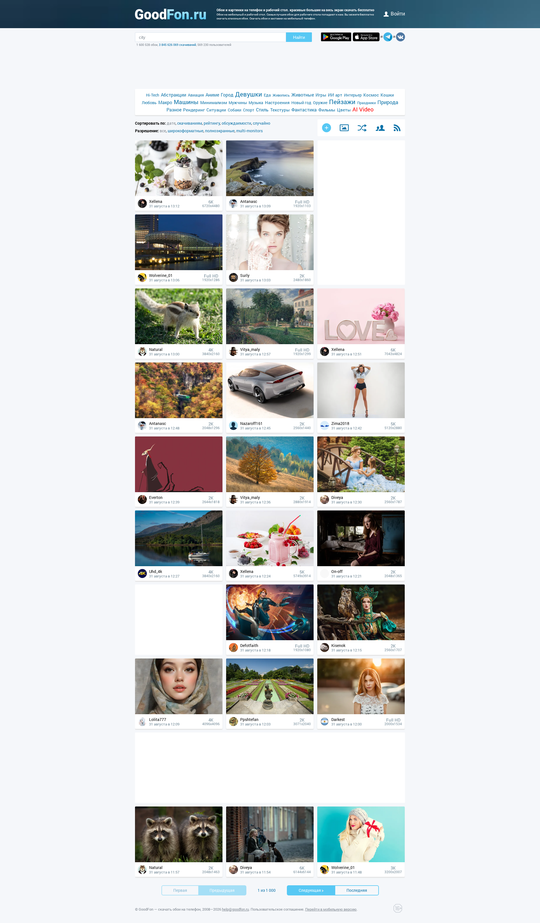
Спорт (248, 110)
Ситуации (216, 110)
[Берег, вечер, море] (270, 194)
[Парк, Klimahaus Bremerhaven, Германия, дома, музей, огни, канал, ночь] (178, 268)
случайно (261, 123)
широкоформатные (185, 130)
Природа (387, 102)
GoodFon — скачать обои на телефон (170, 909)
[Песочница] (344, 127)
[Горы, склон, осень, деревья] (270, 490)
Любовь (149, 102)
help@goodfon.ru (235, 909)
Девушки (248, 94)
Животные (302, 95)
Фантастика (304, 110)
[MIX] (362, 128)
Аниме (212, 95)
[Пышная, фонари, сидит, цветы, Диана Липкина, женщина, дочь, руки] (361, 490)
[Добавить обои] (326, 127)
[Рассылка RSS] (397, 127)
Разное (173, 110)
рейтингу (212, 123)
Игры (321, 95)
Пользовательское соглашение (277, 909)
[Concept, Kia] (270, 416)
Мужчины (238, 102)
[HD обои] (336, 36)
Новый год (301, 102)
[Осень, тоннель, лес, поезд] (178, 416)
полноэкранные (220, 130)
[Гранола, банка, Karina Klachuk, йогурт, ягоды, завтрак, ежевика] (178, 194)
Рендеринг (194, 110)
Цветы (344, 110)
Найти (299, 37)
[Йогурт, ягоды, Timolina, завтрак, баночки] (270, 564)
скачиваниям (189, 123)
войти (398, 13)
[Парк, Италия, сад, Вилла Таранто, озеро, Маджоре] (270, 712)
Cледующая (310, 890)
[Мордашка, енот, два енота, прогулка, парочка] (178, 860)
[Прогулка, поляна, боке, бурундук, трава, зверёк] (178, 342)
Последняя (356, 890)
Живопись (281, 95)
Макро (165, 102)
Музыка (256, 102)
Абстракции (173, 95)
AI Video (363, 109)
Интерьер (353, 95)
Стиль (262, 110)
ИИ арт (335, 95)
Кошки (387, 95)
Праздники (366, 102)
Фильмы (326, 110)
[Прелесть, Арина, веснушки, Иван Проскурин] (361, 564)
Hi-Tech (152, 95)
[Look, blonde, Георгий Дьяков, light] (361, 712)
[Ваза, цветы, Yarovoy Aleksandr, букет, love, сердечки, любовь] (361, 342)
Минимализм (213, 102)
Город (227, 95)
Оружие (320, 102)
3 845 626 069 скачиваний (177, 44)
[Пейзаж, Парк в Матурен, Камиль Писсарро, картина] (270, 342)
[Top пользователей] (380, 128)
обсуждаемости (236, 123)
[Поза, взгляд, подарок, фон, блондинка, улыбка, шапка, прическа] (361, 860)
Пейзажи (342, 101)
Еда (267, 95)
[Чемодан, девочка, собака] (270, 860)
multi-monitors (249, 130)
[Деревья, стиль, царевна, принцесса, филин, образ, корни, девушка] (361, 638)
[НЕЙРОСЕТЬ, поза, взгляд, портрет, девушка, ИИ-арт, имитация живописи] (178, 712)
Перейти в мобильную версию (331, 909)
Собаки (234, 110)
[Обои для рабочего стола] (170, 14)
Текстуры (280, 110)
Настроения (277, 102)
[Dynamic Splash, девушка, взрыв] (270, 638)
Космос (371, 95)
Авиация (196, 95)
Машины (186, 102)
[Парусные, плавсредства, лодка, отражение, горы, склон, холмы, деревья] (178, 564)
